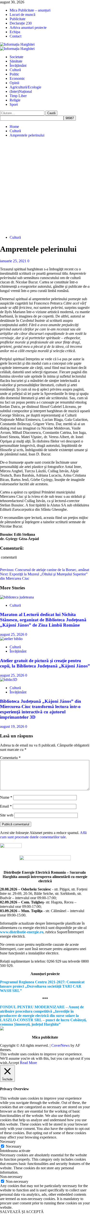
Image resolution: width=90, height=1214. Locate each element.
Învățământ (18, 65)
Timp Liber (18, 96)
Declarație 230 (21, 23)
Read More (28, 1063)
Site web (6, 815)
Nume (6, 797)
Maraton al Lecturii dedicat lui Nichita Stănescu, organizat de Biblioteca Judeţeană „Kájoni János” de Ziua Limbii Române (43, 620)
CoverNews (60, 1045)
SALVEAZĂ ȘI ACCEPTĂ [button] (22, 1212)
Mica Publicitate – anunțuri (30, 10)
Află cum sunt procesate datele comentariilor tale (43, 835)
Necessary (13, 1146)
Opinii (14, 83)
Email (6, 806)
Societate (16, 57)
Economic (17, 78)
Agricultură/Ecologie (25, 87)
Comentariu (10, 758)
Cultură (15, 70)
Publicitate (17, 19)
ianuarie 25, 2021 (13, 261)
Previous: (44, 570)
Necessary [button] (8, 1141)
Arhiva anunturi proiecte (28, 27)
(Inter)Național (21, 91)
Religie (15, 100)
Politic (14, 74)
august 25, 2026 (12, 634)
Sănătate (16, 61)
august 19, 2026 (12, 726)
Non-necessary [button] (11, 1177)
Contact (15, 36)
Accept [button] (13, 1063)
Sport (14, 104)
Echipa (15, 32)
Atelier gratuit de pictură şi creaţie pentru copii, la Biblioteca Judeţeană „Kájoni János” (45, 663)
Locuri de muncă (22, 14)
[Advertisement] (45, 186)
